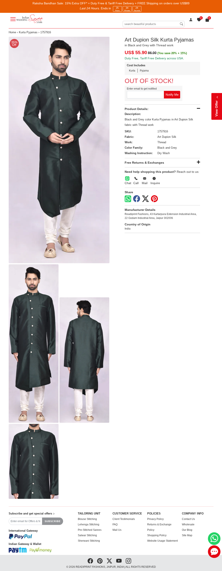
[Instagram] (128, 561)
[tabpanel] (59, 150)
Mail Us (117, 529)
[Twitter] (145, 199)
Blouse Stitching (87, 519)
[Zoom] (59, 150)
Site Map (187, 535)
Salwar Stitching (87, 535)
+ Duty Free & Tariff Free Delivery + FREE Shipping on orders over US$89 (138, 3)
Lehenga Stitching (88, 524)
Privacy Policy (155, 519)
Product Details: (137, 109)
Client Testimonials (124, 519)
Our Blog (187, 529)
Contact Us (188, 519)
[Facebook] (136, 199)
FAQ (115, 524)
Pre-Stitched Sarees (89, 529)
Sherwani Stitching (89, 540)
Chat (128, 183)
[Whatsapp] (128, 198)
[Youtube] (119, 561)
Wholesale (188, 524)
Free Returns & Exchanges (144, 162)
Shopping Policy (156, 535)
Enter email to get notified (142, 88)
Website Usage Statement (162, 540)
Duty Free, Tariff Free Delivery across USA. (154, 58)
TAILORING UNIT (89, 513)
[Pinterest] (154, 199)
